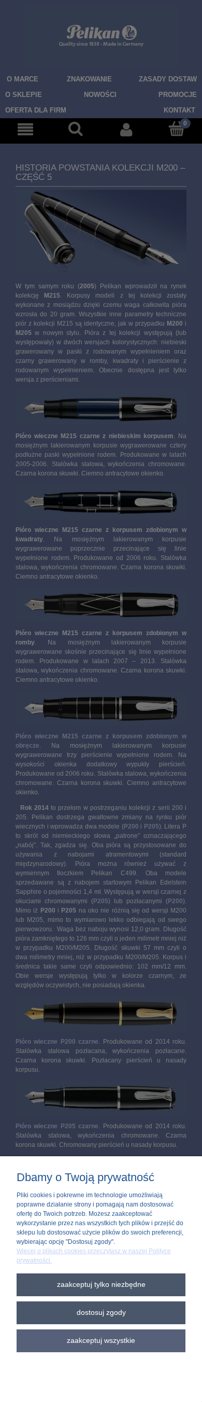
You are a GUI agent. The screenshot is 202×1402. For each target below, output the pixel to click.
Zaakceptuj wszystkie (101, 1340)
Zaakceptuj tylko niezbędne (101, 1284)
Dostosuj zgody (101, 1312)
